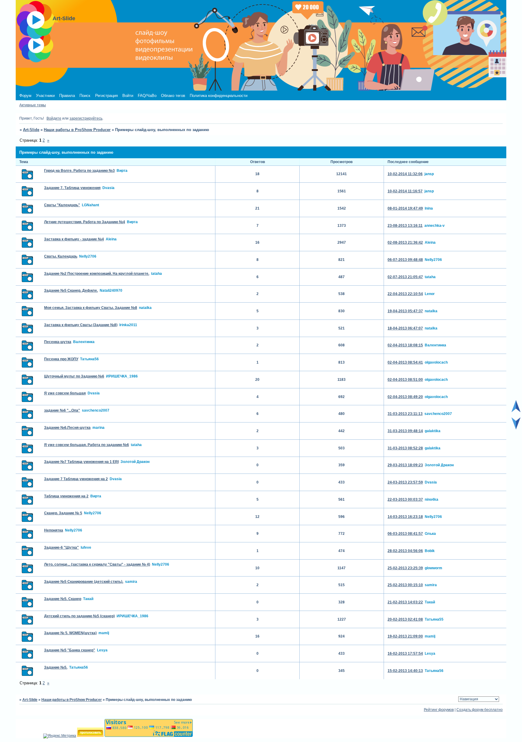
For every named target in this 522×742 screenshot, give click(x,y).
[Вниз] (515, 428)
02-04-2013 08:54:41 (405, 362)
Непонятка (53, 530)
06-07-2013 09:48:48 (405, 260)
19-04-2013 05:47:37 (405, 311)
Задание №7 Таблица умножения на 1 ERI (81, 462)
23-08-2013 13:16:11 (405, 225)
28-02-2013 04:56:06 (405, 551)
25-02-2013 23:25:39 (405, 568)
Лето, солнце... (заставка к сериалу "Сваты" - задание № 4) (97, 564)
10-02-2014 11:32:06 (405, 174)
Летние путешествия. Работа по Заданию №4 (84, 222)
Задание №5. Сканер (62, 599)
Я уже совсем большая (65, 393)
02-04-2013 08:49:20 (405, 397)
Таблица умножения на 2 (66, 496)
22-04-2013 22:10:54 (405, 294)
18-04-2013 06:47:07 (405, 328)
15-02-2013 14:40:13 (405, 671)
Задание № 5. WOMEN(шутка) (70, 633)
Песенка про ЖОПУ (61, 359)
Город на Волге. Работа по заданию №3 (79, 171)
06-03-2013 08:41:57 (405, 534)
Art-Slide (31, 129)
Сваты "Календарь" (62, 205)
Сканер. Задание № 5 (63, 513)
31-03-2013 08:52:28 (405, 448)
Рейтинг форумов (439, 710)
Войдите (54, 118)
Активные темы (32, 105)
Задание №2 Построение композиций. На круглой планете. (96, 273)
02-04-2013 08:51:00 (405, 379)
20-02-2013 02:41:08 (405, 619)
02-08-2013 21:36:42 (405, 242)
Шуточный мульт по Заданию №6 (74, 376)
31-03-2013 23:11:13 (405, 414)
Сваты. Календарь (60, 256)
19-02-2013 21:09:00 (405, 636)
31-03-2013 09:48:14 (405, 431)
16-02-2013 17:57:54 (405, 653)
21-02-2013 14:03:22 (405, 602)
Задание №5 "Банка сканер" (69, 650)
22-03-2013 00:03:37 (405, 499)
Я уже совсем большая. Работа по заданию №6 (86, 445)
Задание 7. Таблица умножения (72, 188)
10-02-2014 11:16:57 (405, 191)
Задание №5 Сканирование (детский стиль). (83, 582)
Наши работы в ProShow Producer (77, 129)
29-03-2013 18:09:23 (405, 465)
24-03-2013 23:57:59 (405, 482)
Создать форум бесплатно (479, 710)
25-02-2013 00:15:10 (405, 585)
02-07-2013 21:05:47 (405, 277)
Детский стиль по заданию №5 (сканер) (79, 616)
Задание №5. (55, 667)
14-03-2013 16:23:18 (405, 517)
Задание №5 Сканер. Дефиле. (71, 290)
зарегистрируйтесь (85, 118)
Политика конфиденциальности (218, 95)
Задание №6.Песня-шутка (67, 428)
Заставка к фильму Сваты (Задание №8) (81, 325)
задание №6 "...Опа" (62, 410)
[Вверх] (515, 411)
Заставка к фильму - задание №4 (74, 239)
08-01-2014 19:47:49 (405, 208)
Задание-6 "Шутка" (61, 547)
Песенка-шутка (57, 342)
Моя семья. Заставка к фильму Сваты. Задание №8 (90, 308)
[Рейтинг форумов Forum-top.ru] (90, 736)
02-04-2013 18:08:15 (405, 345)
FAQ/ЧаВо (147, 95)
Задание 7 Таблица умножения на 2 (76, 479)
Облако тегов (173, 95)
